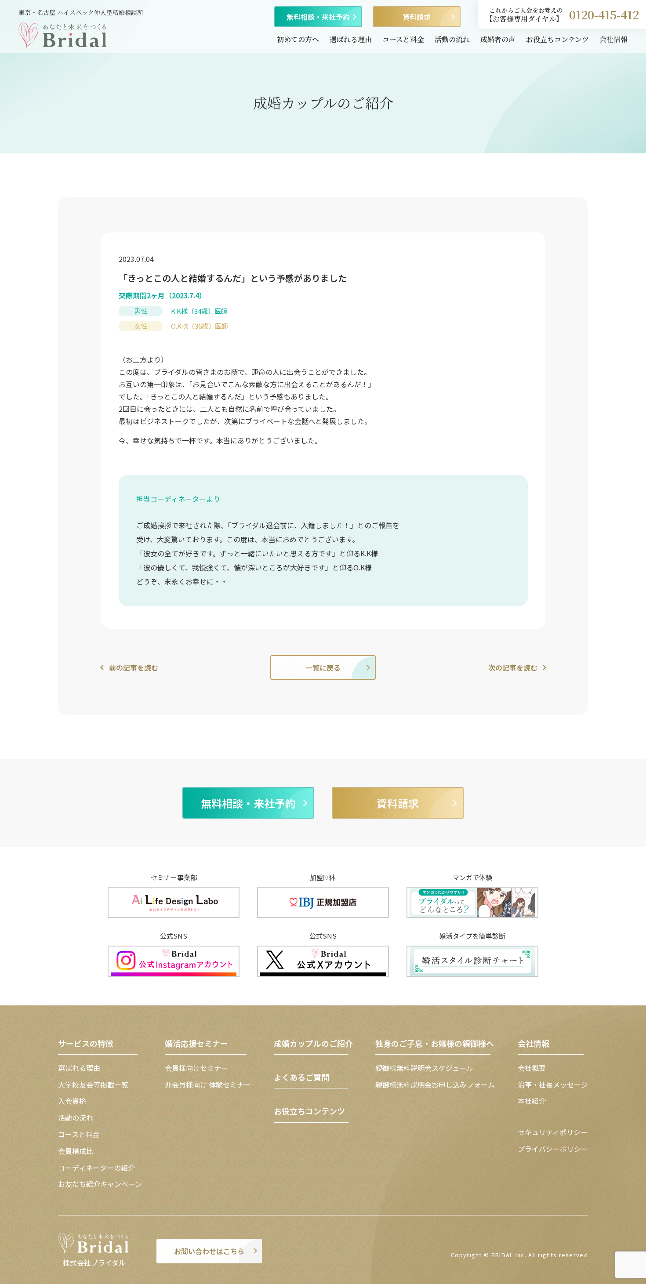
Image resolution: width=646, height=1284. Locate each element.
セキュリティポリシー (553, 1132)
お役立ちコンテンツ (557, 39)
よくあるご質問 (301, 1077)
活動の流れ (452, 39)
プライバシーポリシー (553, 1148)
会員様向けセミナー (196, 1068)
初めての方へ (298, 39)
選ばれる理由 (351, 39)
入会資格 (72, 1100)
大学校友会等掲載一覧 (93, 1084)
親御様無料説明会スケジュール (424, 1068)
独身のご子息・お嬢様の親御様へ (434, 1043)
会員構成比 (75, 1151)
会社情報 (613, 39)
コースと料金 (403, 39)
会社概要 (532, 1068)
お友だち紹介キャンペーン (100, 1184)
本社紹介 (532, 1100)
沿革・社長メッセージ (553, 1084)
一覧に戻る (323, 667)
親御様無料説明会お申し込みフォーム (435, 1084)
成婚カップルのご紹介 (313, 1043)
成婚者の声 (497, 39)
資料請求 (417, 16)
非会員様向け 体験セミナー (208, 1084)
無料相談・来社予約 (318, 16)
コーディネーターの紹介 (96, 1167)
